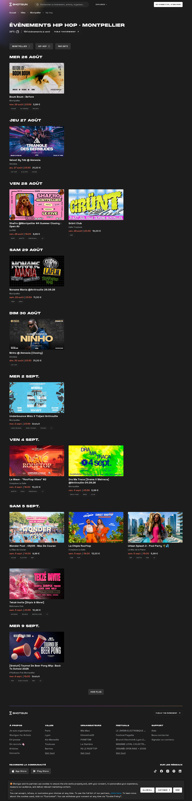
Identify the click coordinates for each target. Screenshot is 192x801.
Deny (177, 790)
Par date (63, 46)
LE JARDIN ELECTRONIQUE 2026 (133, 730)
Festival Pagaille (125, 735)
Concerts (14, 753)
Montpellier (35, 12)
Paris (47, 730)
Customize (163, 790)
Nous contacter (160, 735)
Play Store (43, 771)
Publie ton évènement (65, 32)
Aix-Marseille (52, 739)
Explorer (100, 4)
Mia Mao (85, 730)
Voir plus (96, 692)
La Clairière (87, 744)
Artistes (13, 748)
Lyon (47, 735)
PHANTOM (86, 739)
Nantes (49, 748)
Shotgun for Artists (20, 735)
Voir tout (50, 753)
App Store (21, 771)
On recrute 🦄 (17, 744)
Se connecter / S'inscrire (168, 4)
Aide (154, 730)
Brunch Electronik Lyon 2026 (132, 739)
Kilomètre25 (87, 735)
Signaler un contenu (163, 739)
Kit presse (14, 739)
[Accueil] (18, 4)
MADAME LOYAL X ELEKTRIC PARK (133, 744)
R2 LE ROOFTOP (89, 748)
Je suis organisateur (20, 730)
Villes (23, 12)
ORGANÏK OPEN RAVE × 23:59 (131, 748)
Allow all (147, 790)
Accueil (12, 12)
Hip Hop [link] (49, 12)
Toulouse (50, 744)
